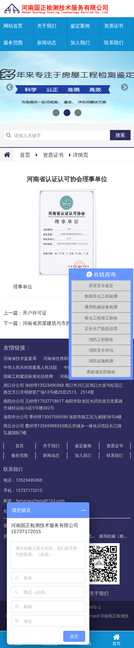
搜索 (120, 135)
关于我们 (46, 25)
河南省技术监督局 (19, 358)
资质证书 (53, 154)
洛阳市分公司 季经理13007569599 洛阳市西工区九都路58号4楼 (62, 417)
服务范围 (13, 42)
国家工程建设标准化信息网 (28, 376)
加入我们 (80, 42)
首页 (25, 154)
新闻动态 (46, 42)
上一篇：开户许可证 (25, 312)
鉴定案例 (80, 25)
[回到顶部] (125, 621)
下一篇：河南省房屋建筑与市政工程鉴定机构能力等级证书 (66, 323)
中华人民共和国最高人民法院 (30, 367)
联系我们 (115, 455)
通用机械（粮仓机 (115, 536)
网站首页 (13, 25)
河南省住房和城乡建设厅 (66, 358)
